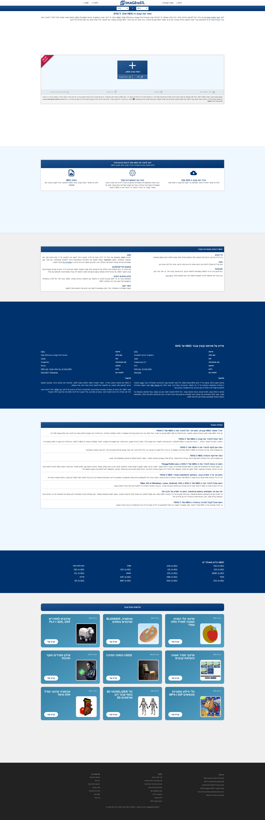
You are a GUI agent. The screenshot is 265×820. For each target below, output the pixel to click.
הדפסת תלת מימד (94, 784)
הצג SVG (137, 369)
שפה (87, 3)
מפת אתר (97, 794)
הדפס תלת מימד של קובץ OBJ (214, 778)
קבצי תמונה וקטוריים (212, 17)
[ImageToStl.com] (132, 3)
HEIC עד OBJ (79, 569)
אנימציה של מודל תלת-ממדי (215, 795)
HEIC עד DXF (125, 569)
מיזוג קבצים (158, 798)
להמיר (95, 3)
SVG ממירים (147, 369)
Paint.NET (45, 373)
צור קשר (97, 798)
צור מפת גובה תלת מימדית (153, 781)
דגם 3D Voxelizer (156, 791)
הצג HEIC (44, 369)
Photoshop (54, 373)
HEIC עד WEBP (218, 573)
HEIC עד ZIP (79, 581)
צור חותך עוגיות (55, 369)
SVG (77, 17)
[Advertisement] (86, 37)
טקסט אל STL (157, 794)
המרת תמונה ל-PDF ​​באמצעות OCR (212, 788)
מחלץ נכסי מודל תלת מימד (153, 784)
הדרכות (97, 781)
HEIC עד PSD (218, 566)
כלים (180, 3)
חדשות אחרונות (132, 607)
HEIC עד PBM (172, 577)
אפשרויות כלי (67, 262)
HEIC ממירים (67, 369)
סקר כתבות (96, 787)
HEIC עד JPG (172, 573)
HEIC (119, 17)
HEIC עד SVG (218, 581)
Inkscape (137, 373)
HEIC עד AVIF (125, 577)
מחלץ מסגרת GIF (156, 801)
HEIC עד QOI (219, 569)
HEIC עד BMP (125, 581)
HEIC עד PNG (172, 581)
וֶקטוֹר (136, 359)
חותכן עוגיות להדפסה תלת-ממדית (213, 785)
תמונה (43, 359)
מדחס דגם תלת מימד (155, 787)
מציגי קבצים (168, 3)
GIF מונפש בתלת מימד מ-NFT (214, 781)
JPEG (56, 390)
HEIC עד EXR (172, 566)
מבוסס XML (155, 385)
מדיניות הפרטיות (94, 791)
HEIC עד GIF (172, 569)
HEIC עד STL (79, 573)
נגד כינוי (169, 276)
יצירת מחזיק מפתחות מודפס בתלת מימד (211, 792)
